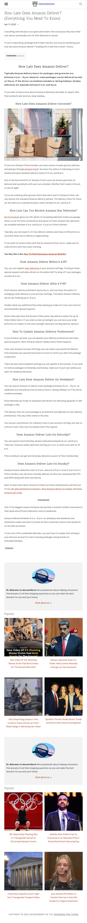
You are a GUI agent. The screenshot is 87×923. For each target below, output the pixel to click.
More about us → (43, 602)
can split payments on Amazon (25, 489)
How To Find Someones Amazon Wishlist (44, 254)
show (21, 56)
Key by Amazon (11, 217)
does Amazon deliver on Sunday (56, 489)
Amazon (9, 548)
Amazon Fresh (32, 169)
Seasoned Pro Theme (66, 914)
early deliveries (32, 268)
